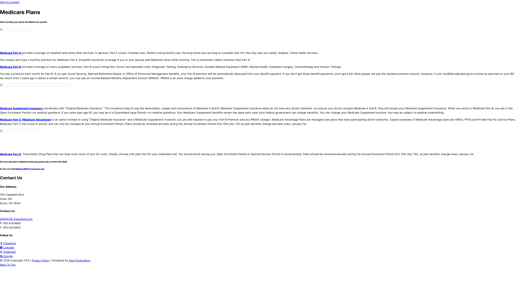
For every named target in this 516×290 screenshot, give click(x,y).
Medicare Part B (10, 66)
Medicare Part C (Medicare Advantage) (25, 119)
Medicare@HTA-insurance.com (30, 169)
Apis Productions (79, 260)
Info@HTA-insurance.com (16, 219)
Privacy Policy (41, 260)
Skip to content (9, 2)
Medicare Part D (10, 154)
